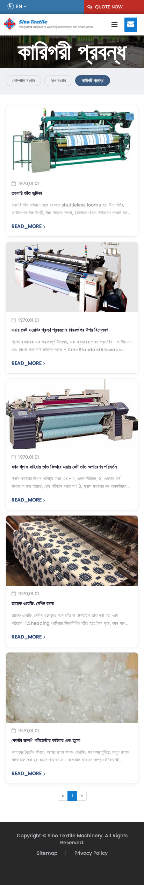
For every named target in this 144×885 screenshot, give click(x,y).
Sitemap (47, 853)
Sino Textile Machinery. (75, 835)
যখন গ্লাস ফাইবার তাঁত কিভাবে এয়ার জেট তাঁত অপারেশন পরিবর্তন (64, 467)
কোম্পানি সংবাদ (23, 80)
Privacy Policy (90, 853)
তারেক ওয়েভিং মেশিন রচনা (33, 603)
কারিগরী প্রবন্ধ (92, 80)
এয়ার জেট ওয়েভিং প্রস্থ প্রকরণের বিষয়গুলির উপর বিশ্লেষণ (60, 330)
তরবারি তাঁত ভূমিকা (27, 193)
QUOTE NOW (108, 7)
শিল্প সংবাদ (58, 80)
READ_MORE (27, 226)
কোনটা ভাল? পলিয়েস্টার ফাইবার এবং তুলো (46, 740)
